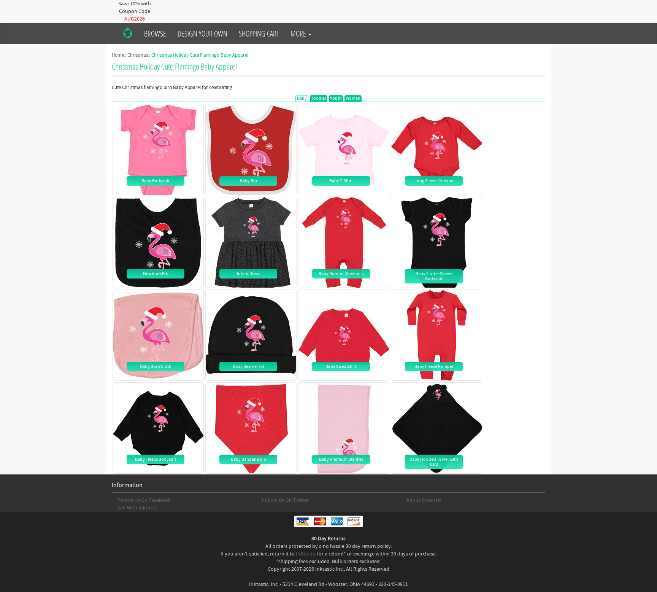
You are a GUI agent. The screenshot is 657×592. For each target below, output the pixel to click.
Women (353, 98)
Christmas (137, 55)
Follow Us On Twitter (285, 500)
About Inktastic (423, 500)
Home (118, 55)
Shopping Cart (259, 33)
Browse (155, 33)
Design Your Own (202, 33)
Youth (336, 98)
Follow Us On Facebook (144, 500)
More (299, 33)
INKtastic (306, 554)
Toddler (318, 98)
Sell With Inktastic (137, 507)
